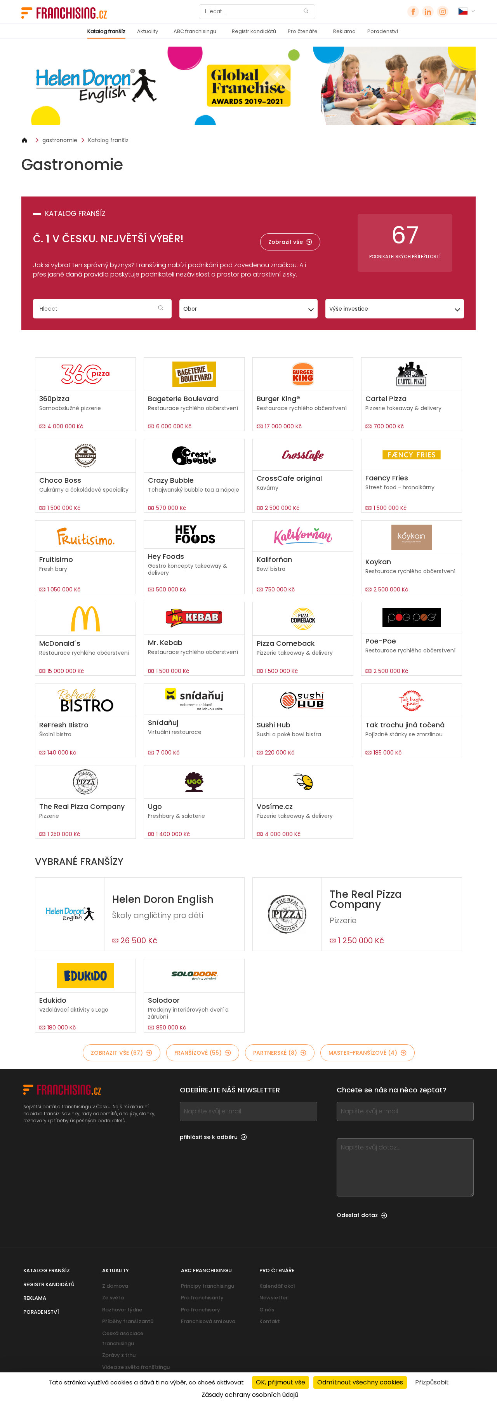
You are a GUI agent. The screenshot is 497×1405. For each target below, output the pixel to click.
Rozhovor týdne (122, 1309)
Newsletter (273, 1297)
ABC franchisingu (195, 31)
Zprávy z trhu (119, 1355)
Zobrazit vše (285, 242)
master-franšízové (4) (362, 1053)
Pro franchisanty (202, 1297)
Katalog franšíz (106, 31)
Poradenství (382, 31)
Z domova (115, 1286)
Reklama (344, 31)
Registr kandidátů (254, 31)
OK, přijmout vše (280, 1382)
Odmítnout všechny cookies (360, 1382)
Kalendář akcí (277, 1286)
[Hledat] (306, 11)
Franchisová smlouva (208, 1321)
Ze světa (113, 1297)
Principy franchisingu (207, 1286)
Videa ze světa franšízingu (136, 1367)
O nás (266, 1309)
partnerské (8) (275, 1053)
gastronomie (59, 140)
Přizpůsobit (432, 1382)
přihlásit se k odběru (209, 1137)
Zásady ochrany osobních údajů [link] (250, 1394)
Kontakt (269, 1321)
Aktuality (147, 31)
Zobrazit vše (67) (117, 1053)
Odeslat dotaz (357, 1215)
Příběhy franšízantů (127, 1321)
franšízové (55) (198, 1053)
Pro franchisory (200, 1309)
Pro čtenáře (303, 31)
